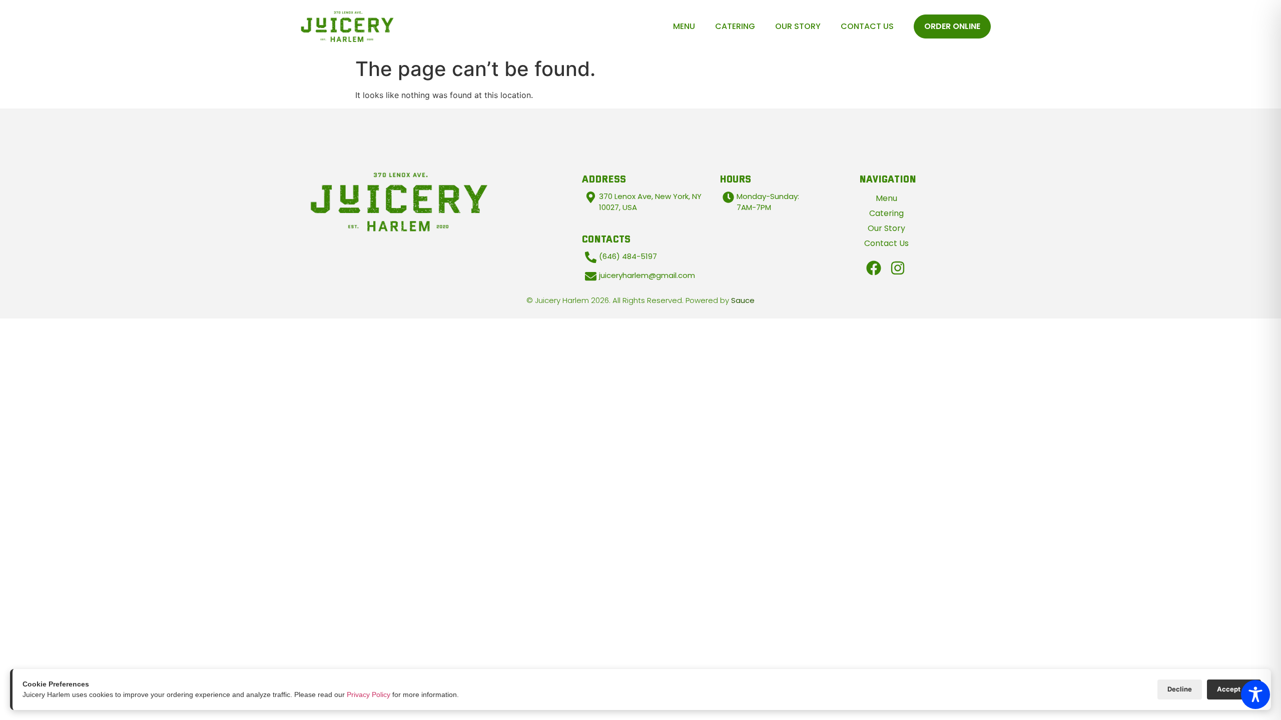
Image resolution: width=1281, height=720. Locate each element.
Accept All (1234, 689)
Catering (735, 26)
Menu (684, 26)
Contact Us (867, 26)
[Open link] (874, 268)
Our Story (798, 26)
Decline (1179, 689)
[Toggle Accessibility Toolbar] (1255, 694)
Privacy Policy (368, 694)
